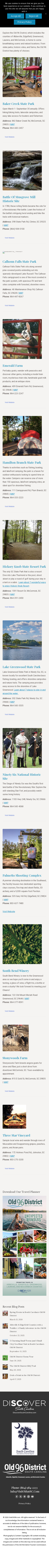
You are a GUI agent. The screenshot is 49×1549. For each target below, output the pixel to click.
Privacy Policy (25, 1503)
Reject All (33, 16)
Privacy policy (25, 22)
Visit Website (9, 137)
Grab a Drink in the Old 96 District (25, 1375)
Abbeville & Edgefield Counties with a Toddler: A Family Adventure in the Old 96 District (28, 1328)
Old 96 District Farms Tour (21, 1356)
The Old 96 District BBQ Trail (23, 1366)
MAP (12, 124)
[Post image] (5, 1313)
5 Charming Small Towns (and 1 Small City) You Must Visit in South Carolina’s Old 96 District (27, 1344)
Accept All (16, 16)
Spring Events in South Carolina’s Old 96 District (27, 1314)
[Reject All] (45, 13)
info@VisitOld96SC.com (24, 1491)
